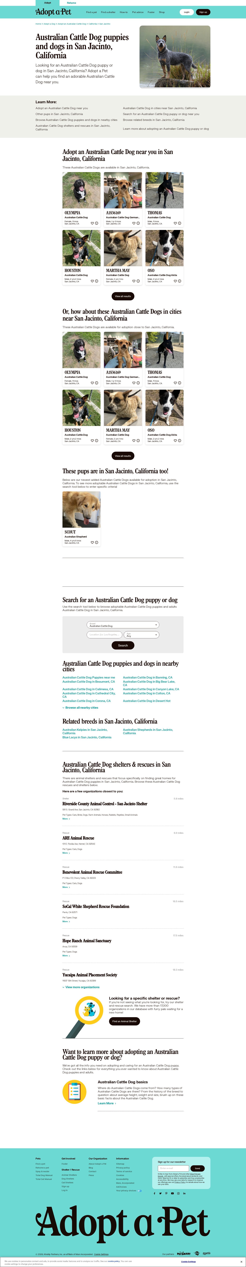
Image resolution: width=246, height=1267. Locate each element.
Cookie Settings (101, 1254)
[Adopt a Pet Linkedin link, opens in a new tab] (184, 1193)
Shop (162, 12)
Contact (92, 1171)
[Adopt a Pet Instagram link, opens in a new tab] (179, 1193)
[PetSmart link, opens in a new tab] (184, 1253)
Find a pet (40, 1164)
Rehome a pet (42, 1167)
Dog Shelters (68, 1178)
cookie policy (114, 1261)
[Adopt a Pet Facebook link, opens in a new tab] (155, 1193)
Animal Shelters (69, 1175)
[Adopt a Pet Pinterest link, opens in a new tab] (167, 1193)
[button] (92, 223)
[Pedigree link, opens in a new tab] (197, 1253)
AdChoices (121, 1187)
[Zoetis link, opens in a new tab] (206, 1253)
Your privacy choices (126, 1190)
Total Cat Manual (44, 1179)
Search (123, 645)
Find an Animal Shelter (124, 1021)
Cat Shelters (67, 1182)
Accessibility (122, 1179)
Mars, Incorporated (125, 1183)
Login (186, 12)
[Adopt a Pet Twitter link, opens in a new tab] (161, 1193)
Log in (65, 1190)
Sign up (203, 12)
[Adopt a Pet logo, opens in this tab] (123, 1227)
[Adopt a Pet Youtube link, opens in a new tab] (173, 1193)
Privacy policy (123, 1167)
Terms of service (124, 1171)
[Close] (241, 1262)
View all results (123, 296)
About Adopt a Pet (97, 1164)
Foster (151, 12)
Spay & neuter (42, 1171)
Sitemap (120, 1164)
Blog (91, 1167)
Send (197, 1168)
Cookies (120, 1175)
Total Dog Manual (44, 1175)
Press (91, 1175)
